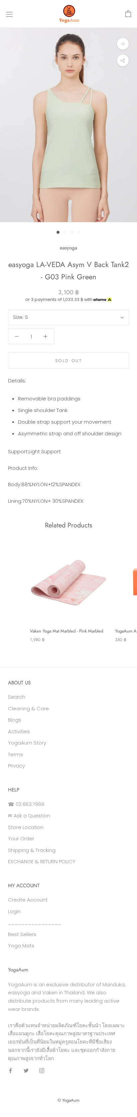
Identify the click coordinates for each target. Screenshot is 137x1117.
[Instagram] (41, 1070)
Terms (15, 754)
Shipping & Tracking (32, 850)
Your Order (21, 838)
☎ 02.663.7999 (26, 804)
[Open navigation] (9, 14)
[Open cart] (128, 14)
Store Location (26, 827)
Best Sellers (22, 934)
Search (16, 696)
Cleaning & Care (28, 708)
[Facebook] (10, 1070)
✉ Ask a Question (29, 815)
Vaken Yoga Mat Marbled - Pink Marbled (66, 631)
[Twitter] (26, 1070)
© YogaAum (68, 1100)
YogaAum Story (27, 742)
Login (14, 911)
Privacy (16, 765)
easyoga (68, 247)
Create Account (28, 899)
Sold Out (68, 360)
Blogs (14, 719)
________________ (34, 922)
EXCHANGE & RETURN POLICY (41, 861)
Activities (19, 731)
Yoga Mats (21, 945)
